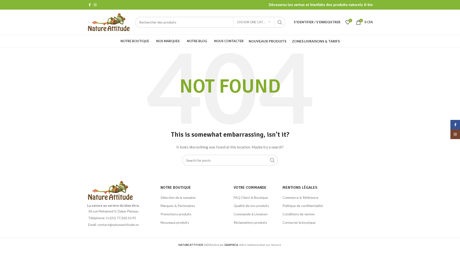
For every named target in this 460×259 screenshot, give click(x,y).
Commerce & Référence (300, 197)
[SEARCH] (279, 22)
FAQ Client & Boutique (251, 197)
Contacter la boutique (299, 222)
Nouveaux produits (175, 222)
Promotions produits (176, 214)
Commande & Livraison (251, 214)
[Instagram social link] (95, 5)
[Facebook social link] (89, 5)
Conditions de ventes (298, 214)
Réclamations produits (250, 222)
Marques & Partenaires (178, 206)
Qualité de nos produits (251, 206)
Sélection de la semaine (178, 197)
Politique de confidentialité (302, 206)
